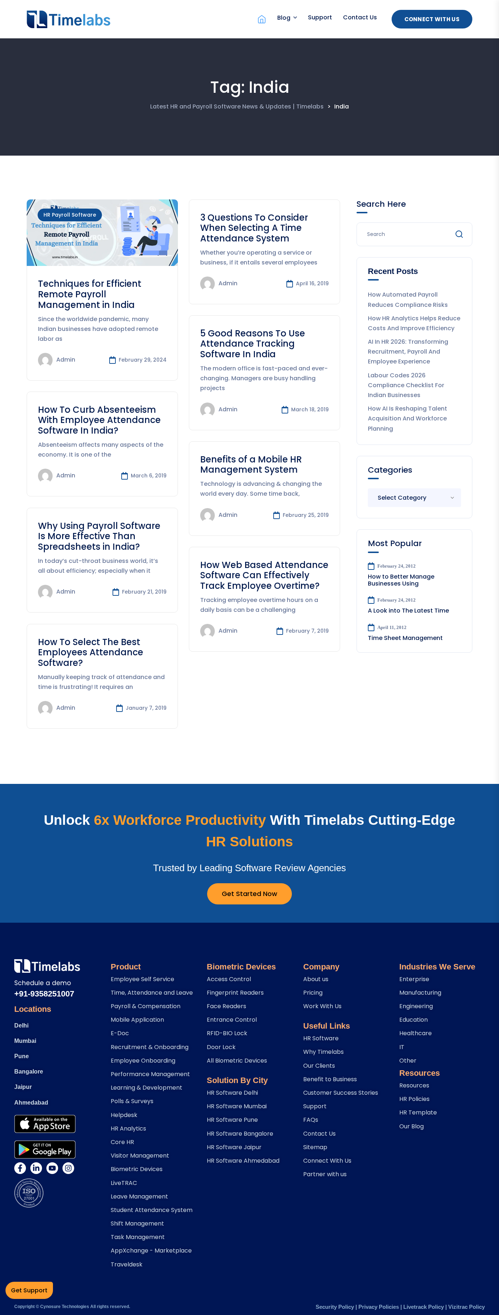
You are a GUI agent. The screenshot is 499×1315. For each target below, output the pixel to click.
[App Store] (45, 1124)
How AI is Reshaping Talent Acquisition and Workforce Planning (407, 418)
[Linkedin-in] (36, 1168)
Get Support (29, 1290)
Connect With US (432, 19)
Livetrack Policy (423, 1307)
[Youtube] (52, 1168)
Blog (283, 18)
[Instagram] (68, 1168)
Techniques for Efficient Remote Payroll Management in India (89, 294)
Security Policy (335, 1307)
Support (320, 17)
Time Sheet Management (405, 638)
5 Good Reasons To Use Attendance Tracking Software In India (252, 344)
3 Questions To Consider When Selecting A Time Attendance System (254, 228)
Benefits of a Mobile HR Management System (251, 464)
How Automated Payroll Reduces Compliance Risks (408, 299)
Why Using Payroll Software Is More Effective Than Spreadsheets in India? (99, 536)
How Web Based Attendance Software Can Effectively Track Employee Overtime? (264, 575)
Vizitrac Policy (466, 1307)
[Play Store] (45, 1149)
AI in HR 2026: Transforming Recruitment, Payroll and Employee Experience (408, 352)
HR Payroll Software (69, 214)
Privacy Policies (378, 1307)
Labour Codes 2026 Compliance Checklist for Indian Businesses (406, 385)
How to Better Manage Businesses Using (401, 580)
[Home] (262, 19)
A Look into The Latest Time (408, 610)
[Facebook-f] (20, 1168)
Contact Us (360, 17)
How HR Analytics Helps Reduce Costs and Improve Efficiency (414, 323)
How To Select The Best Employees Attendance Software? (90, 652)
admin (65, 360)
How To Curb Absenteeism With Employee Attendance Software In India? (99, 420)
